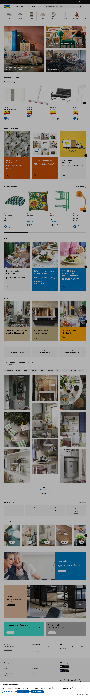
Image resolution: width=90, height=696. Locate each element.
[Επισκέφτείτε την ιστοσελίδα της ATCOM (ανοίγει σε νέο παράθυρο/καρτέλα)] (82, 694)
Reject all (23, 691)
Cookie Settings (8, 691)
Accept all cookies (37, 691)
